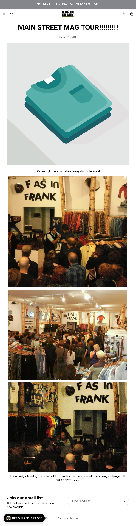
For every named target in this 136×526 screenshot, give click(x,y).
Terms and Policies (68, 518)
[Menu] (4, 14)
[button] (24, 518)
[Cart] (132, 14)
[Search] (12, 14)
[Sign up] (123, 501)
